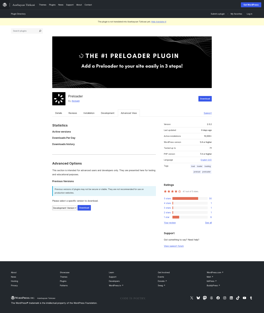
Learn (111, 272)
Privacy (14, 285)
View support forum (174, 246)
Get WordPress (251, 5)
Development (107, 113)
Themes (63, 277)
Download (205, 99)
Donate (162, 281)
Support (208, 113)
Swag (161, 285)
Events (161, 277)
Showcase (64, 272)
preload (197, 172)
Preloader (75, 96)
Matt (210, 277)
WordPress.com (215, 272)
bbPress (212, 281)
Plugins (63, 281)
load (193, 166)
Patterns (64, 285)
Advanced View (129, 113)
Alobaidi (76, 101)
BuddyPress (213, 285)
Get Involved (164, 272)
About (13, 272)
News (13, 277)
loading (208, 166)
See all (208, 222)
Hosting (14, 281)
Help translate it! (158, 21)
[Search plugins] (40, 31)
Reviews (72, 113)
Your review (170, 222)
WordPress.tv (116, 285)
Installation (88, 113)
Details (58, 113)
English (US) (206, 160)
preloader (206, 172)
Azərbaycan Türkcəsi (46, 298)
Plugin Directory (18, 14)
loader (199, 166)
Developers (114, 281)
